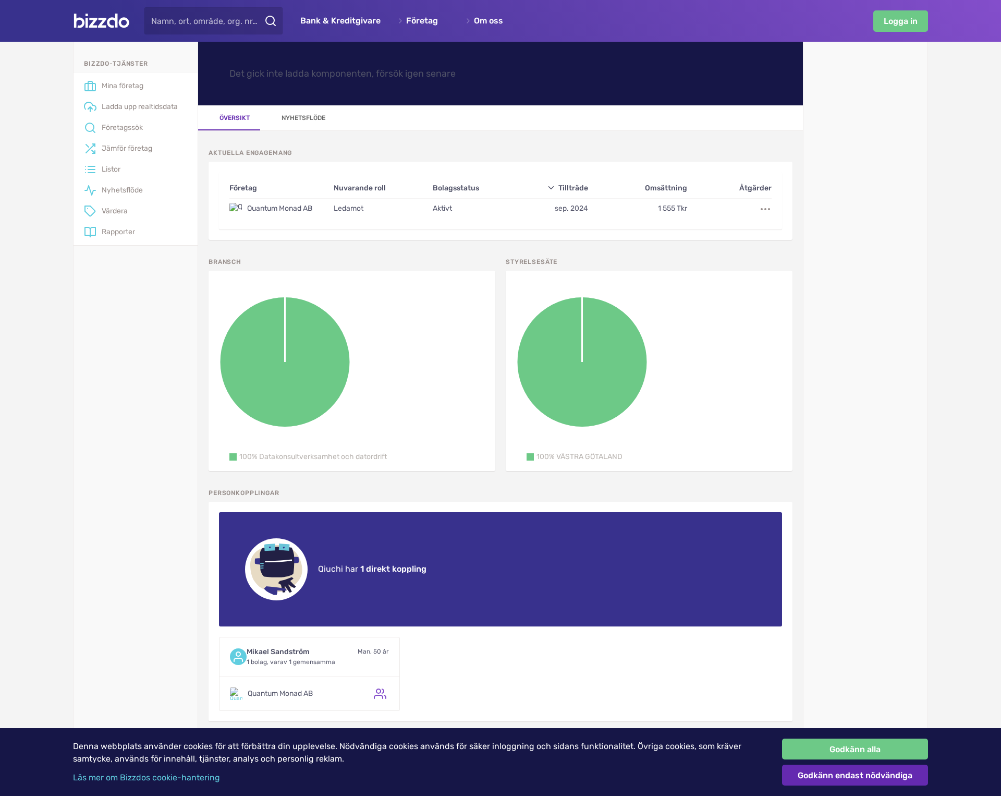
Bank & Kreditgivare (340, 21)
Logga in (901, 21)
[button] (308, 457)
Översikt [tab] (234, 118)
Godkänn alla (855, 749)
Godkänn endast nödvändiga (855, 775)
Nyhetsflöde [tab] (303, 118)
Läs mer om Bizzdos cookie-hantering (146, 777)
